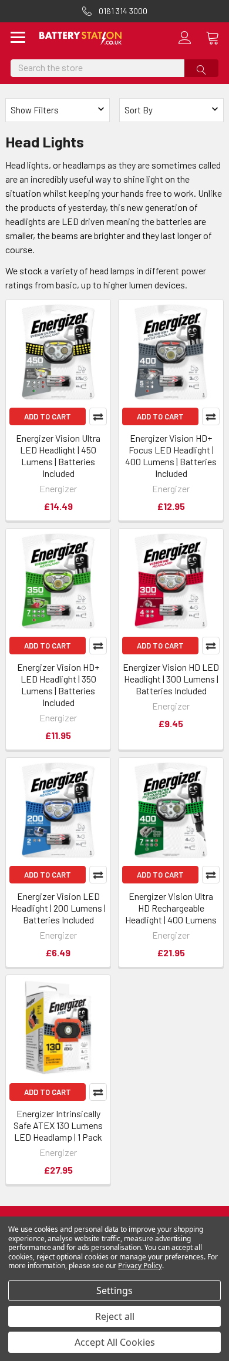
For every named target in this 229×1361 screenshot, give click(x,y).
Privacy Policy (139, 1266)
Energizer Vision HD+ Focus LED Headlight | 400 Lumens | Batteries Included (171, 455)
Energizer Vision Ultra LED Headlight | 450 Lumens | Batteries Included (58, 455)
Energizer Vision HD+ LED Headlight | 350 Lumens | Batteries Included (58, 684)
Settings (114, 1290)
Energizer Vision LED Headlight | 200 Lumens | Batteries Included (58, 907)
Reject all (114, 1316)
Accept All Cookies (115, 1342)
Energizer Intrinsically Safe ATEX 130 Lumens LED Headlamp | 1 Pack (58, 1125)
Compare (98, 416)
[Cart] (217, 38)
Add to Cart (47, 416)
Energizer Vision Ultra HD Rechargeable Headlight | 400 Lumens (171, 907)
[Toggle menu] (18, 38)
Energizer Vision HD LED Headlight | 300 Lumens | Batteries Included (171, 678)
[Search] (201, 68)
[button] (171, 110)
